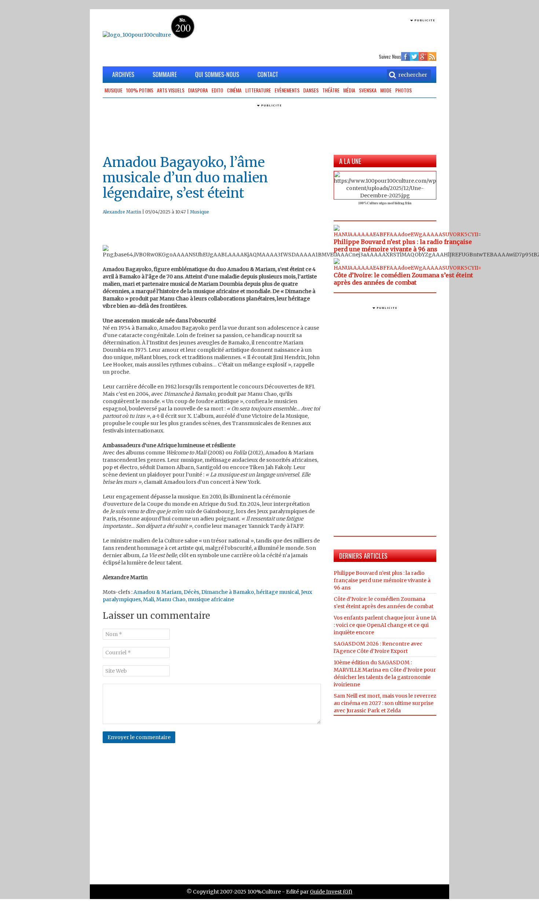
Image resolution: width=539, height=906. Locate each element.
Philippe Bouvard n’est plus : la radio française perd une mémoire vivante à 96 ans (403, 245)
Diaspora (198, 90)
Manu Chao (171, 599)
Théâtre (331, 90)
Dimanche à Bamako (227, 592)
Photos (403, 90)
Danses (311, 90)
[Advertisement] (350, 35)
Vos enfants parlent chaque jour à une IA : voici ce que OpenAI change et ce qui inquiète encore (385, 625)
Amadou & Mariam (157, 592)
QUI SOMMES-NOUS (217, 74)
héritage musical (277, 592)
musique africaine (211, 599)
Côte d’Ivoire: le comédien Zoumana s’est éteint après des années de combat (403, 278)
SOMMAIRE (165, 74)
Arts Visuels (170, 90)
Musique (113, 90)
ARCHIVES (123, 74)
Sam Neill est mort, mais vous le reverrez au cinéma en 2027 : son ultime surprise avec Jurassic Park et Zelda (385, 703)
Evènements (287, 90)
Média (349, 90)
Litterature (258, 90)
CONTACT (267, 74)
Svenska (368, 90)
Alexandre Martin (122, 212)
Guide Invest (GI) (331, 891)
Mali (148, 599)
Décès (191, 592)
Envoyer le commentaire (138, 737)
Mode (386, 90)
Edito (217, 90)
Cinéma (234, 90)
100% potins (139, 90)
